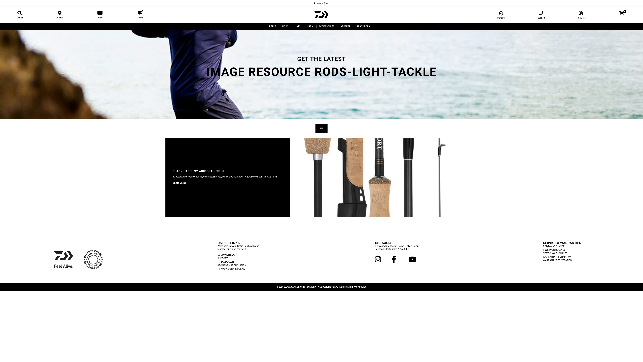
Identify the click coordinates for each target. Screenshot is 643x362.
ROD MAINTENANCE (553, 246)
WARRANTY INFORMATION (557, 256)
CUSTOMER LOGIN (227, 254)
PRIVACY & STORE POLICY (231, 268)
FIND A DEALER (226, 261)
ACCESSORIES (326, 26)
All (321, 128)
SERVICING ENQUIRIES (555, 253)
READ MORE (179, 183)
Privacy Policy (358, 287)
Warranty (501, 18)
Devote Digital (341, 287)
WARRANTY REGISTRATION (557, 260)
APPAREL (345, 26)
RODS (285, 26)
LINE (297, 26)
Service (581, 18)
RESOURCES (363, 26)
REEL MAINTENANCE (554, 249)
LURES (309, 26)
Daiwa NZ (289, 287)
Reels (272, 26)
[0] (621, 13)
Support (541, 18)
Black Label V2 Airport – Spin (198, 171)
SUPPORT (223, 258)
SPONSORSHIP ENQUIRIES (232, 265)
